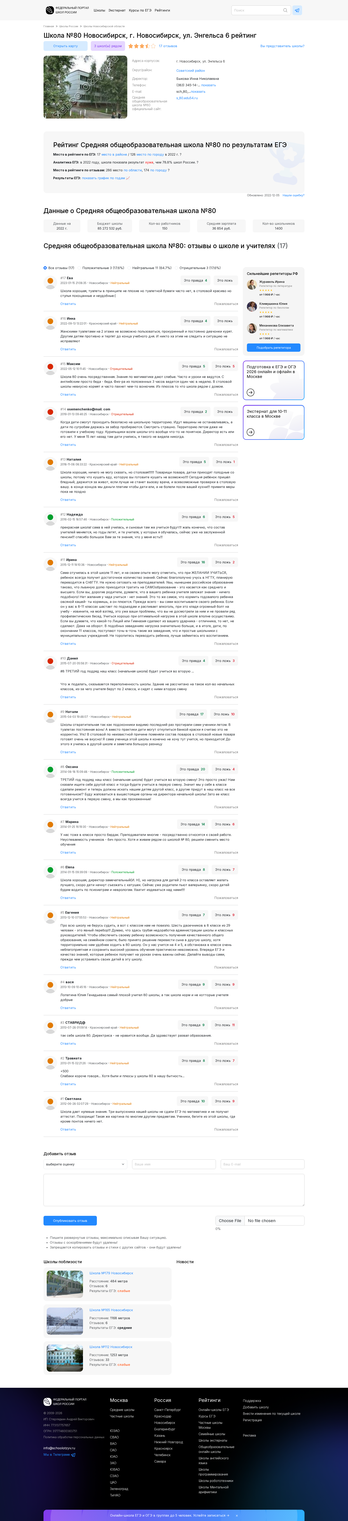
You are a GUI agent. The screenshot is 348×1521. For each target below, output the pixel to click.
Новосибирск (164, 1423)
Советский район (190, 71)
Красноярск (163, 1448)
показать (208, 85)
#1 (62, 1099)
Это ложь (226, 280)
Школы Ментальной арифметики (214, 1489)
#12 (63, 514)
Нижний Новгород (168, 1442)
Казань (159, 1436)
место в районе (114, 154)
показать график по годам (103, 178)
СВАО (114, 1437)
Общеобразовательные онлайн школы (216, 1449)
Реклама (249, 1435)
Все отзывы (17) (61, 268)
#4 (62, 982)
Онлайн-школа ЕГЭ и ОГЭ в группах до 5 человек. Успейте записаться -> (169, 1515)
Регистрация (252, 1420)
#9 (62, 712)
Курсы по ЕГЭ (140, 10)
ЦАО (113, 1482)
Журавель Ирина (272, 281)
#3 (62, 1023)
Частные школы (122, 1416)
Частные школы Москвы (210, 1425)
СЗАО (114, 1476)
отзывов (168, 46)
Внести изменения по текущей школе (271, 1414)
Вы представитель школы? (282, 46)
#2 (62, 1058)
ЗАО (113, 1463)
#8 (62, 767)
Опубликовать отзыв (70, 1221)
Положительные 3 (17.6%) (103, 268)
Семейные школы (212, 1434)
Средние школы (122, 1410)
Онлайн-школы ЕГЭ (214, 1410)
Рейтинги (162, 10)
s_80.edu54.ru (187, 98)
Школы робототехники (216, 1481)
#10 (63, 658)
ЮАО (114, 1456)
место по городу (150, 154)
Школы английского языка (214, 1460)
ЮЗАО (115, 1431)
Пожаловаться (226, 304)
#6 (62, 867)
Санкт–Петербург (167, 1410)
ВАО (113, 1444)
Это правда (195, 280)
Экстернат (117, 10)
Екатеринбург (164, 1429)
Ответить (68, 304)
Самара (160, 1461)
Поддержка (252, 1401)
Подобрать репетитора (274, 347)
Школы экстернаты (213, 1440)
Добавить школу (256, 1407)
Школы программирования (213, 1471)
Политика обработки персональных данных (74, 1437)
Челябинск (162, 1455)
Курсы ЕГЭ (207, 1416)
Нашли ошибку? (293, 195)
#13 (63, 459)
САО (113, 1450)
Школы (99, 10)
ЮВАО (115, 1469)
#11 (62, 560)
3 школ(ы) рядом (108, 46)
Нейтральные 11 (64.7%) (152, 268)
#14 (63, 409)
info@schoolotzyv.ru (59, 1448)
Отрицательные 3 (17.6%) (200, 268)
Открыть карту (65, 46)
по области (133, 170)
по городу (158, 170)
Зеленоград (119, 1489)
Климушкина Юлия (273, 303)
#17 (63, 278)
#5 (62, 912)
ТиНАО (115, 1495)
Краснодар (162, 1416)
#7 (62, 822)
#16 (63, 318)
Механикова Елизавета (276, 325)
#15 (63, 364)
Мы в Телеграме (57, 1454)
